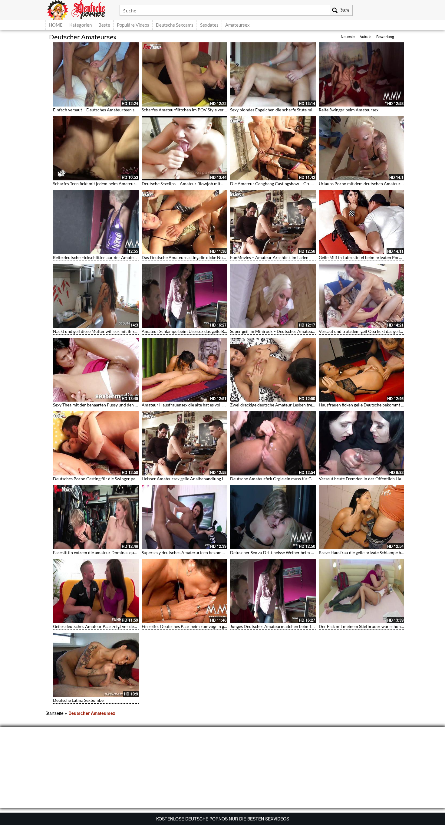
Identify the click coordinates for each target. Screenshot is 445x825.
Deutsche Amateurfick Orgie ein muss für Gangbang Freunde (287, 478)
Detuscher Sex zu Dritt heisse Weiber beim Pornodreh (280, 552)
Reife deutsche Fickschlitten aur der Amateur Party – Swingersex (113, 257)
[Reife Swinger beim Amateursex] (361, 74)
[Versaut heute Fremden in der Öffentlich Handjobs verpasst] (361, 443)
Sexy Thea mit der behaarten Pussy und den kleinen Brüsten (108, 404)
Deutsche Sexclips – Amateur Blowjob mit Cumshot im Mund (199, 183)
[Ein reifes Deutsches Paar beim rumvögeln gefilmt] (184, 591)
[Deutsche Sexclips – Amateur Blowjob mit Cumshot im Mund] (184, 148)
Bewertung (385, 36)
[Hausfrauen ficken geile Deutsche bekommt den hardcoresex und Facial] (361, 370)
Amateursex (237, 25)
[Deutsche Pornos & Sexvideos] (80, 9)
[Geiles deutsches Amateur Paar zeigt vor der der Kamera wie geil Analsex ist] (96, 591)
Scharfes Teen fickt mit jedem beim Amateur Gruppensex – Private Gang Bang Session (133, 183)
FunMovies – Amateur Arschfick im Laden (269, 257)
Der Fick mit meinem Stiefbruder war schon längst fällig (371, 626)
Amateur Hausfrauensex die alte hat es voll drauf (187, 404)
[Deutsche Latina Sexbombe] (96, 665)
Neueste (348, 36)
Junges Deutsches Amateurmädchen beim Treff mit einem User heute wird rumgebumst (312, 626)
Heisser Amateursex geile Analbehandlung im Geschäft (193, 478)
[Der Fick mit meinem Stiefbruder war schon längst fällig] (361, 591)
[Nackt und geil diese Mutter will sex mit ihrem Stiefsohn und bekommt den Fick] (96, 296)
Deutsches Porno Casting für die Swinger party (97, 478)
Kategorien (80, 25)
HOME (56, 25)
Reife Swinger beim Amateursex (348, 109)
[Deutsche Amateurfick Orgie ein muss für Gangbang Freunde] (273, 443)
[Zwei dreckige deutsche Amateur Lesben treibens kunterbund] (273, 370)
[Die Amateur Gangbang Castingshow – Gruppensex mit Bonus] (273, 148)
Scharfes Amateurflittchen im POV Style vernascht (189, 109)
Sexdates (209, 25)
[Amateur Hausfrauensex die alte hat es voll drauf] (184, 370)
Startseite (54, 713)
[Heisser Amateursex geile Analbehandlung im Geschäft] (184, 443)
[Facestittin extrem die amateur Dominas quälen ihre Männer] (96, 517)
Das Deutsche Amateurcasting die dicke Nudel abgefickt (194, 257)
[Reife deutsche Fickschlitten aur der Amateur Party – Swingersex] (96, 222)
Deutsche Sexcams (174, 25)
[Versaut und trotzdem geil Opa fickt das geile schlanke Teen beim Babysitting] (361, 296)
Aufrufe (365, 36)
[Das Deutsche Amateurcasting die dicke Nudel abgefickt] (184, 222)
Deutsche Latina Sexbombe (78, 700)
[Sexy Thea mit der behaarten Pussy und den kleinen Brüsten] (96, 370)
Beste (104, 25)
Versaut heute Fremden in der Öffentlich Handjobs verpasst (374, 478)
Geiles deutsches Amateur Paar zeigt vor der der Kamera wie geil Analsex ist (124, 626)
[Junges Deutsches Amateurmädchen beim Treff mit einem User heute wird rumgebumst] (273, 591)
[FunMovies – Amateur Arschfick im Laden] (273, 222)
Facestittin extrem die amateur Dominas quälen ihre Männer (109, 552)
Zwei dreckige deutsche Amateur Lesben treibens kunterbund (287, 404)
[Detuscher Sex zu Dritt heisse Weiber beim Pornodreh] (273, 517)
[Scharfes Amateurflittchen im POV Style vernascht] (184, 74)
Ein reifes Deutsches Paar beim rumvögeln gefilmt (188, 626)
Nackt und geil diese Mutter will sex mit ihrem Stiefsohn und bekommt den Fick (127, 331)
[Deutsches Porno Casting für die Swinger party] (96, 443)
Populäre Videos (133, 25)
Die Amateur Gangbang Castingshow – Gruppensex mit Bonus (288, 183)
